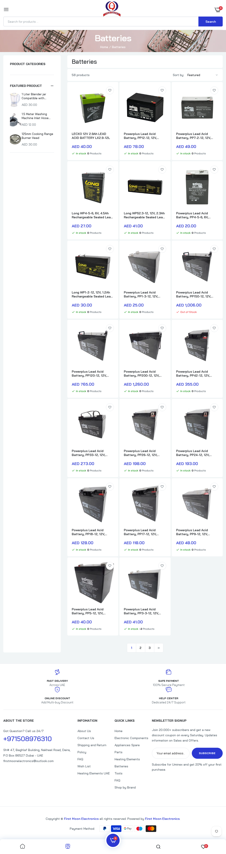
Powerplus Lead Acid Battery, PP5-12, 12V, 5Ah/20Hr (88, 611)
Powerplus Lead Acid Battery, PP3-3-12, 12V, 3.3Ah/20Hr (141, 611)
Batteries (121, 766)
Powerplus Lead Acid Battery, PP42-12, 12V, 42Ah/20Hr (193, 373)
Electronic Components (131, 738)
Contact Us (85, 738)
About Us (84, 731)
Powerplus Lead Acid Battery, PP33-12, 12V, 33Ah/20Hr (88, 453)
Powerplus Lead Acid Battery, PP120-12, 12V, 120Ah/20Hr (89, 373)
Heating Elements (127, 759)
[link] (110, 90)
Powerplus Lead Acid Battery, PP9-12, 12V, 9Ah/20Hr (192, 532)
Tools (118, 773)
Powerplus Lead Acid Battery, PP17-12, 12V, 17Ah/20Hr (140, 532)
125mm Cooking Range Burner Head (37, 136)
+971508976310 (27, 738)
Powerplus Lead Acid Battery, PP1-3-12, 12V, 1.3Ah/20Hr (141, 294)
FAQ (80, 759)
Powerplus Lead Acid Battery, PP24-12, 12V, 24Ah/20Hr (192, 453)
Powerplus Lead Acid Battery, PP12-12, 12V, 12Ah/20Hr (140, 136)
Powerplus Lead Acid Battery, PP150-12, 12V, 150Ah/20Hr (193, 294)
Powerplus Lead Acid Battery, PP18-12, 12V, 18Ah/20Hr (88, 532)
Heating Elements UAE (93, 773)
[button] (32, 85)
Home (104, 47)
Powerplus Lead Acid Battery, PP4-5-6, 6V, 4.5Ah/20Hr (192, 215)
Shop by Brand (125, 787)
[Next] (158, 647)
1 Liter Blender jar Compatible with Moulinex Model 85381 (37, 96)
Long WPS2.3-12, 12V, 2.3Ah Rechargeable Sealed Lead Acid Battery (144, 215)
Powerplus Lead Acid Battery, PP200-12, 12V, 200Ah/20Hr (141, 373)
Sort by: (178, 75)
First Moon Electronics (81, 819)
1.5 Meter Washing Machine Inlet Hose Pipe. (35, 116)
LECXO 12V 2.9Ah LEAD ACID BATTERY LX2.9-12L (91, 136)
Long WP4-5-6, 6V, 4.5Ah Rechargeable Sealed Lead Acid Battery (92, 215)
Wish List (84, 766)
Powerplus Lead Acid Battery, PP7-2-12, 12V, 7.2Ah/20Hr (193, 136)
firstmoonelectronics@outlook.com (28, 761)
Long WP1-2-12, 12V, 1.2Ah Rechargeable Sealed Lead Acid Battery (92, 294)
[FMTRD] (112, 9)
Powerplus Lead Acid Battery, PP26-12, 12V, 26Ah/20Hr (140, 453)
